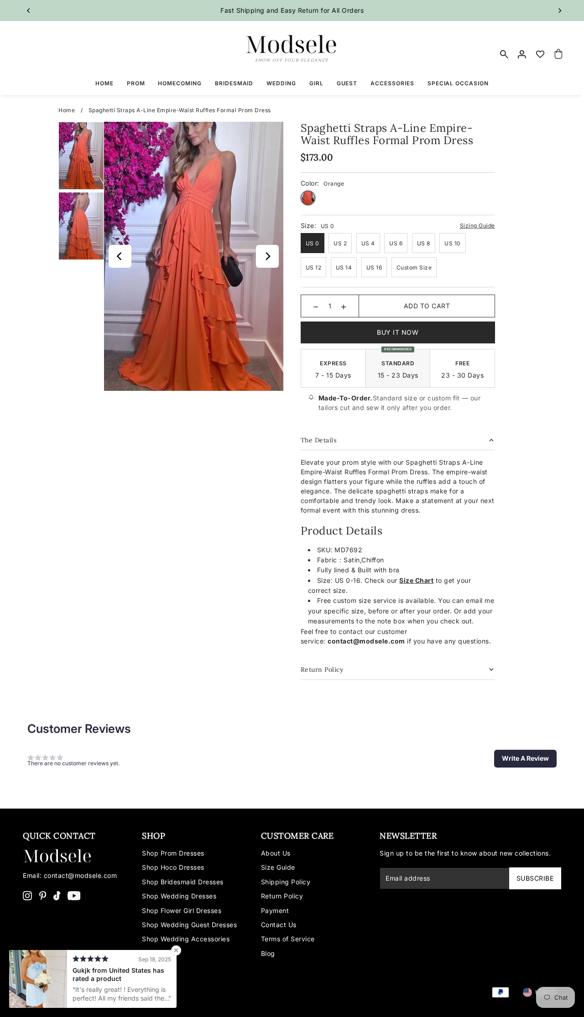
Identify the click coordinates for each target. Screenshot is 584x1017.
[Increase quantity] (343, 306)
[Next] (560, 10)
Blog (268, 953)
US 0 (312, 243)
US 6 (395, 243)
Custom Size (414, 267)
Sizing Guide (477, 225)
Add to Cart (427, 306)
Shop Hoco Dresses (173, 867)
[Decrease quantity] (316, 306)
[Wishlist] (540, 54)
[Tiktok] (57, 895)
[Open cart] (558, 54)
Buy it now (397, 332)
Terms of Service (288, 939)
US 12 (314, 267)
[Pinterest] (43, 895)
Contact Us (279, 925)
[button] (525, 758)
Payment (275, 910)
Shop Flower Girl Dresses (181, 910)
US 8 (423, 243)
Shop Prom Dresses (173, 853)
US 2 (340, 243)
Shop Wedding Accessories (185, 939)
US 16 (374, 267)
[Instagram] (27, 895)
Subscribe (535, 878)
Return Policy (282, 896)
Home (66, 110)
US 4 (368, 243)
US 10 (452, 243)
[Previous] (29, 10)
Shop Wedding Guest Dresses (189, 925)
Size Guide (278, 867)
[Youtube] (74, 895)
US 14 (344, 267)
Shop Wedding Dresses (179, 896)
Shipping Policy (286, 882)
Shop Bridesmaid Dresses (183, 882)
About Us (276, 853)
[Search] (504, 54)
